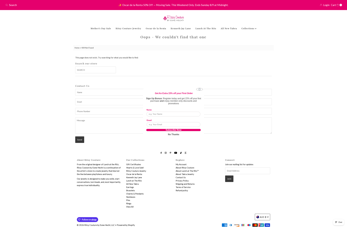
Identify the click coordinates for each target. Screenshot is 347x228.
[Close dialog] (199, 89)
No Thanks (173, 134)
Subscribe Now (173, 130)
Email (149, 120)
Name (149, 110)
